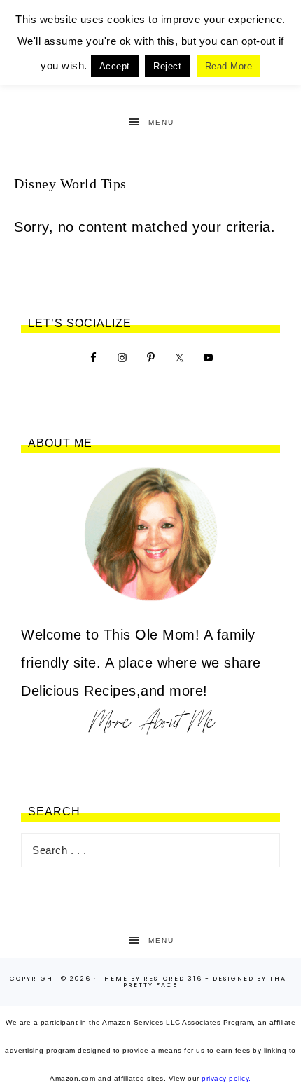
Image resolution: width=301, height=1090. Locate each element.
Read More (229, 66)
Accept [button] (114, 66)
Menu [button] (161, 122)
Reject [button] (167, 66)
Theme (113, 978)
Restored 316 (173, 978)
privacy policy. (226, 1078)
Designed (233, 978)
